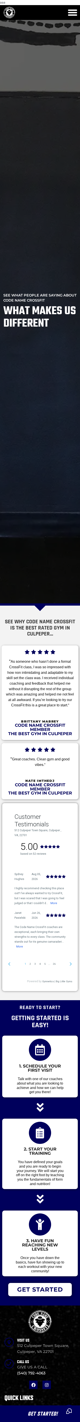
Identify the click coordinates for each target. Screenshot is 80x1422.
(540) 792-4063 (31, 1373)
